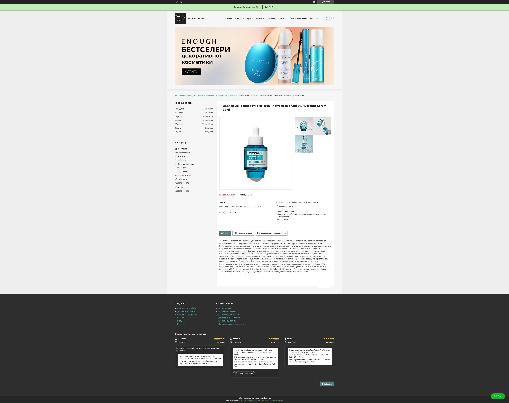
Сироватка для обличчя (226, 96)
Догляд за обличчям (205, 96)
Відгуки (180, 321)
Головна (228, 18)
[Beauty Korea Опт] (180, 18)
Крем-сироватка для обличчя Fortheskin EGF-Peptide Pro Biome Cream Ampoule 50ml (309, 361)
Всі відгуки (327, 384)
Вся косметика (224, 308)
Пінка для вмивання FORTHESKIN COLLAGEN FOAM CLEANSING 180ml (308, 356)
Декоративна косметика (229, 318)
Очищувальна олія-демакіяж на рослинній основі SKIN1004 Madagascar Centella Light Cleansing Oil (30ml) (253, 352)
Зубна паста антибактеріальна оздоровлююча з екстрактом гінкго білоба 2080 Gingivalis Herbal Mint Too (254, 364)
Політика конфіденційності (189, 315)
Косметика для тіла (227, 321)
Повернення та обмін (186, 308)
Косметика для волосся (228, 315)
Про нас (259, 18)
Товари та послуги (243, 18)
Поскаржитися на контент (251, 400)
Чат (500, 396)
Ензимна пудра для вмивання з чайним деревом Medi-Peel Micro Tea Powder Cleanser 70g (198, 362)
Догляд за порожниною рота (231, 324)
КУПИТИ (269, 7)
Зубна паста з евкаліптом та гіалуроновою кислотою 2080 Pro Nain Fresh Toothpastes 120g (255, 358)
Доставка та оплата (275, 18)
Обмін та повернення (298, 18)
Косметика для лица (227, 311)
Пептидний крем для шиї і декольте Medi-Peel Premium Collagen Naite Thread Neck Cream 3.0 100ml (200, 357)
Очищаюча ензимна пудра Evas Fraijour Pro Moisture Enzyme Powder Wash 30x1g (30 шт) (309, 351)
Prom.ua (267, 398)
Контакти (314, 18)
